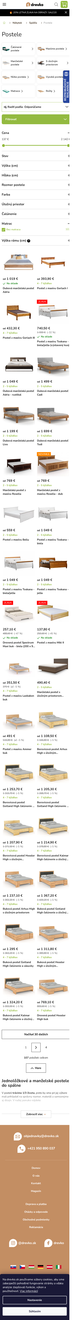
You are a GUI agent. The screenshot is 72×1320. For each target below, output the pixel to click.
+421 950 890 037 (41, 1148)
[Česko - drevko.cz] (22, 1267)
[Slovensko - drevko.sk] (13, 1267)
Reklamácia (36, 1227)
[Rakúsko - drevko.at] (49, 1267)
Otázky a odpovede (36, 1212)
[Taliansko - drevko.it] (59, 1267)
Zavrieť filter (36, 119)
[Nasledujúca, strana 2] (36, 1047)
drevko (59, 1243)
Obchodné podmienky (36, 1219)
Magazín (36, 1191)
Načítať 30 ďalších (36, 1034)
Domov (36, 1168)
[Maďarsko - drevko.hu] (31, 1267)
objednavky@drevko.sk (41, 1136)
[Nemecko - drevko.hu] (40, 1267)
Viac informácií (29, 1291)
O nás (36, 1175)
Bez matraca (38, 229)
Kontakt (36, 1183)
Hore (38, 1068)
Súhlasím (35, 1311)
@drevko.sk (27, 1243)
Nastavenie (34, 1300)
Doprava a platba (36, 1204)
